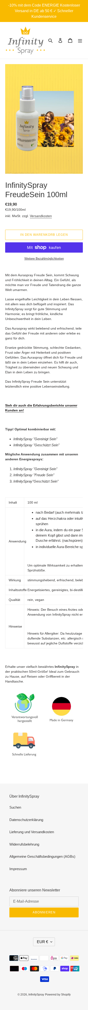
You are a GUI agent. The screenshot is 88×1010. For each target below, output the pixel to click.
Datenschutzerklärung (26, 820)
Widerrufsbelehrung (24, 844)
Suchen (15, 807)
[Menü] (80, 40)
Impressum (18, 869)
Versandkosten (41, 216)
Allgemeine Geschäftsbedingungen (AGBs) (42, 856)
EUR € (42, 942)
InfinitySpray (36, 994)
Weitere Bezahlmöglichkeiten (44, 258)
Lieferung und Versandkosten (31, 832)
